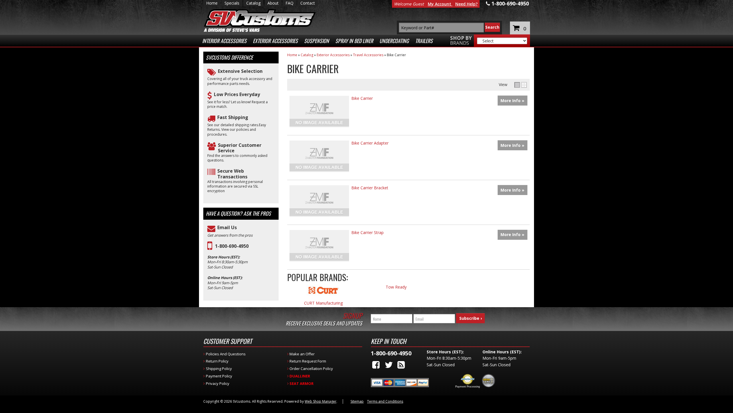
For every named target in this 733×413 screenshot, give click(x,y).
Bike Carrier (362, 98)
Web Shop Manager (320, 401)
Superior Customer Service (239, 148)
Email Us (227, 227)
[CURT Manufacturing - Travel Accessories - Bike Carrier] (323, 293)
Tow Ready (396, 287)
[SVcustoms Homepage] (259, 23)
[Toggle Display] (520, 85)
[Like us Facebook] (376, 365)
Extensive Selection (240, 71)
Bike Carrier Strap (367, 232)
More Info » (512, 100)
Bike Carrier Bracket (369, 187)
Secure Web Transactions (232, 173)
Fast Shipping (232, 117)
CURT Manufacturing (323, 303)
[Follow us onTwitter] (389, 365)
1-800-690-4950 (232, 246)
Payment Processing (467, 386)
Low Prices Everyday (237, 94)
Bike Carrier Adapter (370, 143)
